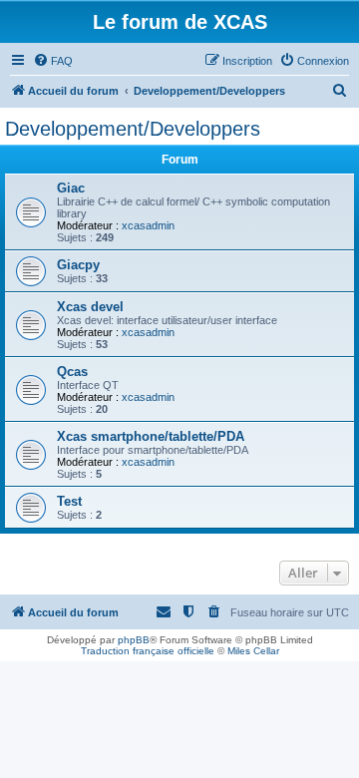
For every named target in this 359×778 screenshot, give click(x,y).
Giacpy (78, 264)
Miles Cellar (253, 650)
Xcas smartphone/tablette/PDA (150, 436)
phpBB (134, 639)
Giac (71, 188)
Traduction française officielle (147, 650)
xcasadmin (148, 225)
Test (69, 501)
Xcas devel (90, 306)
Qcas (72, 371)
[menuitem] (53, 61)
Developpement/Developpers (132, 129)
